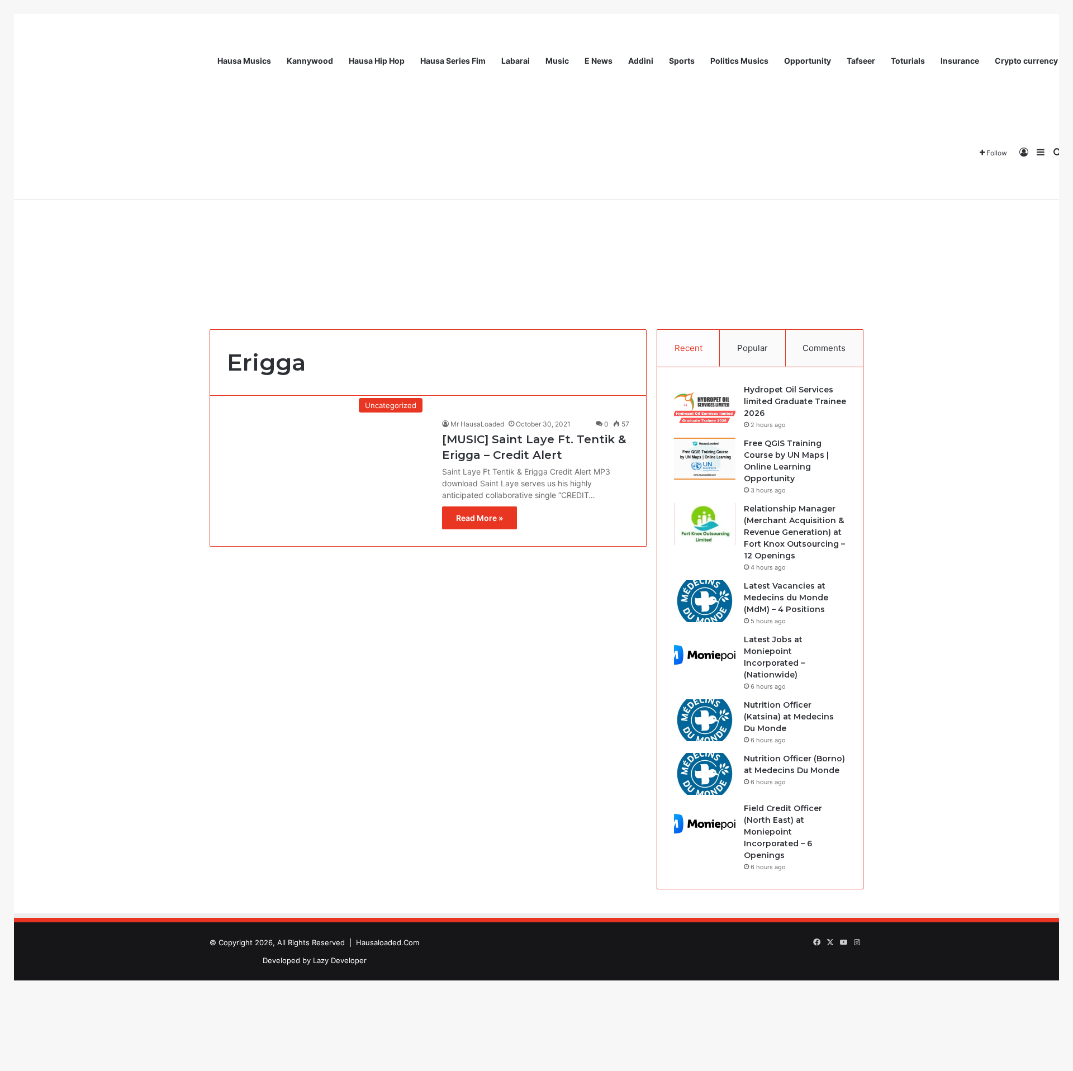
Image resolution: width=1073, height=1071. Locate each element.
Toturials (908, 60)
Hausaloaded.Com (387, 942)
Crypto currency (1026, 60)
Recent (688, 348)
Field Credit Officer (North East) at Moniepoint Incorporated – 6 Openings (783, 831)
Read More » (479, 518)
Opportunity (807, 60)
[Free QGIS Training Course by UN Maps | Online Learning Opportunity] (704, 459)
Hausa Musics (244, 60)
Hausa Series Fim (453, 60)
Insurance (960, 60)
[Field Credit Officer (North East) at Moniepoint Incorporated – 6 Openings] (704, 824)
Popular (752, 348)
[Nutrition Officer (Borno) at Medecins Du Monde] (704, 774)
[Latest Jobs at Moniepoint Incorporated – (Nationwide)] (704, 655)
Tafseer (861, 60)
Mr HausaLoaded (477, 424)
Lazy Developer (340, 960)
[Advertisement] (536, 228)
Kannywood (310, 60)
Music (557, 60)
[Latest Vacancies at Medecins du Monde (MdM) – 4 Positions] (704, 601)
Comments (824, 348)
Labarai (515, 60)
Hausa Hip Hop (377, 60)
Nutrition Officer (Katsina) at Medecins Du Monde (789, 716)
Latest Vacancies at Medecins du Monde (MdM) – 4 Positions (786, 597)
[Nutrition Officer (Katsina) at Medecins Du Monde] (704, 720)
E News (599, 60)
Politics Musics (739, 60)
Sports (682, 60)
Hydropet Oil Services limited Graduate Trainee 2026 (795, 401)
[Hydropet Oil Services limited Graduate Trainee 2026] (704, 405)
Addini (640, 60)
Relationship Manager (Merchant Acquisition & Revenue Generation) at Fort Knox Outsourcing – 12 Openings (794, 532)
